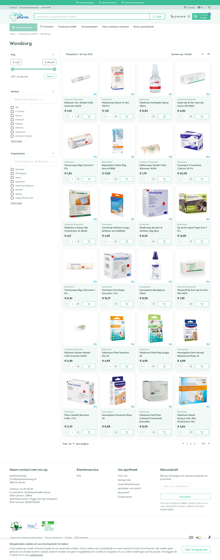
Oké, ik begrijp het (196, 549)
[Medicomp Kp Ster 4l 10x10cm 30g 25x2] (155, 203)
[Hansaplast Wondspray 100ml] (155, 265)
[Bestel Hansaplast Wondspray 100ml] (164, 303)
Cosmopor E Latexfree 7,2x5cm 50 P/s (189, 166)
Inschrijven (185, 496)
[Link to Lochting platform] (209, 537)
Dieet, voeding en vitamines (115, 26)
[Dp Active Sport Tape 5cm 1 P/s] (192, 203)
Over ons (123, 475)
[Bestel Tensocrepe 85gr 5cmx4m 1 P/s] (89, 179)
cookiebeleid (36, 554)
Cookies (68, 537)
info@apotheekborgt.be (37, 492)
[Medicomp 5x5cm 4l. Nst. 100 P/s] (117, 78)
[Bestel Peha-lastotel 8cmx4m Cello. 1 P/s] (89, 432)
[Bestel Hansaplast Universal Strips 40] (126, 432)
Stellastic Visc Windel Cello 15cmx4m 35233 (78, 104)
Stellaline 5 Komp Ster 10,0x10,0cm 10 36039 (76, 229)
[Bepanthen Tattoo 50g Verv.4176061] (117, 140)
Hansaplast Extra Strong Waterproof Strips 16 (190, 354)
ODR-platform (81, 537)
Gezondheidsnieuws (29, 7)
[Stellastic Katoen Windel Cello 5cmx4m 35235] (80, 328)
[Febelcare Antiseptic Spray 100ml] (155, 78)
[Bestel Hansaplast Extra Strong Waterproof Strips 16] (201, 366)
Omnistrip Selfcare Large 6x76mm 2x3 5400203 (115, 229)
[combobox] (92, 16)
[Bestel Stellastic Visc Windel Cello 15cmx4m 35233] (89, 116)
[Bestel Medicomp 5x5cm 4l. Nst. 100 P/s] (126, 116)
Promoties (48, 26)
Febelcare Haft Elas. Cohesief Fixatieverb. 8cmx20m (150, 418)
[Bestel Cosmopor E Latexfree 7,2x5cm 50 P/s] (201, 179)
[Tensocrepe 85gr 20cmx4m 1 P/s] (80, 265)
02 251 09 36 (26, 488)
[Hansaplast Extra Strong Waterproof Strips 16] (192, 328)
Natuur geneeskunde (143, 26)
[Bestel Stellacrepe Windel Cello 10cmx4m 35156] (164, 179)
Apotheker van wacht (129, 488)
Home (12, 33)
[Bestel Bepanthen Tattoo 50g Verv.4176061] (126, 179)
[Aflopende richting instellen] (208, 54)
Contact (13, 7)
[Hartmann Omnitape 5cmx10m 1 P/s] (117, 265)
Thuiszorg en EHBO (67, 26)
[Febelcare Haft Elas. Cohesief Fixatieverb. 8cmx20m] (155, 390)
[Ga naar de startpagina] (19, 16)
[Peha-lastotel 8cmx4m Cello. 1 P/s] (80, 390)
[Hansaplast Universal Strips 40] (117, 390)
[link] (184, 443)
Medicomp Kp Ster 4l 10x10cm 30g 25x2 (150, 229)
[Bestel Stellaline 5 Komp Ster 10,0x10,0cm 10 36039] (89, 241)
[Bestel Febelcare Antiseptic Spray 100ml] (164, 116)
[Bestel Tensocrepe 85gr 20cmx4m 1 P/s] (89, 303)
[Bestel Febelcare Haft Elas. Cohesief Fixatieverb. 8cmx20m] (164, 432)
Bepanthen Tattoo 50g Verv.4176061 (114, 166)
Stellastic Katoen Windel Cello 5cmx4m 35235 (77, 354)
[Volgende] (208, 443)
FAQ (79, 475)
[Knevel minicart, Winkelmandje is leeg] (195, 16)
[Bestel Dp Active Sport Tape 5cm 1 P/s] (201, 241)
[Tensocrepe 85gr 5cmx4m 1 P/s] (80, 140)
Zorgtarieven (125, 496)
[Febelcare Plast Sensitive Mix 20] (117, 328)
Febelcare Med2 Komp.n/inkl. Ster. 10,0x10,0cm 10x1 (186, 418)
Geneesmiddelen (89, 26)
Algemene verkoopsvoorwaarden (26, 537)
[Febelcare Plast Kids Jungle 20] (155, 328)
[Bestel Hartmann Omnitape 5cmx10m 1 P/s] (126, 303)
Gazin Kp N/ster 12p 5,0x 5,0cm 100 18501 (190, 104)
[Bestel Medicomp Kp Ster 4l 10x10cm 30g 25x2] (164, 241)
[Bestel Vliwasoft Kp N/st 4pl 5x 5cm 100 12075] (201, 303)
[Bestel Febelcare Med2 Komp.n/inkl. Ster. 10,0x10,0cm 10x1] (201, 432)
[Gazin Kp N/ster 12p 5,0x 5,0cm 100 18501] (192, 78)
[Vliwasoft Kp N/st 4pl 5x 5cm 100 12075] (192, 265)
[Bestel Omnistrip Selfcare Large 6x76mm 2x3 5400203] (126, 241)
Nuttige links (124, 479)
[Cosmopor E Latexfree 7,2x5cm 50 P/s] (192, 140)
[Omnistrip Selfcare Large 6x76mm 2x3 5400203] (117, 203)
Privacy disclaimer (53, 537)
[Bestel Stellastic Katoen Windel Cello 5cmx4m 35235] (89, 366)
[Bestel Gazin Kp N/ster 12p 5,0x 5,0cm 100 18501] (201, 116)
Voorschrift (46, 7)
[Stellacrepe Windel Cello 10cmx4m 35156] (155, 140)
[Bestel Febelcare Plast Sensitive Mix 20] (126, 366)
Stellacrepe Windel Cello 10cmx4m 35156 (152, 166)
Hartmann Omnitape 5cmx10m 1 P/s (113, 291)
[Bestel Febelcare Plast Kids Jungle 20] (164, 366)
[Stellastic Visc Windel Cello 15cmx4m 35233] (80, 78)
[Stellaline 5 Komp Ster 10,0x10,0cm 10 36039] (80, 203)
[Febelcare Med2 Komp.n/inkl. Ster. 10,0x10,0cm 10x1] (192, 390)
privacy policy (166, 508)
